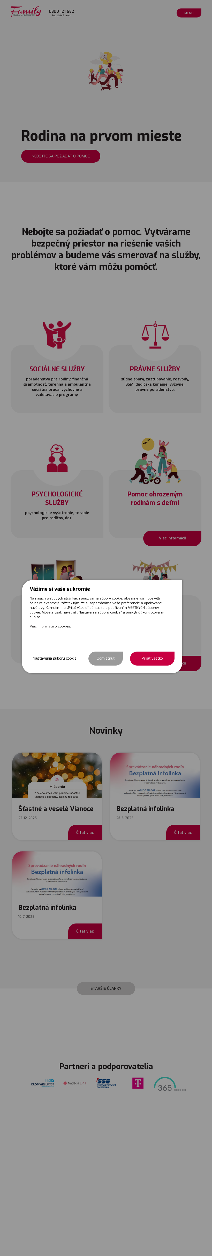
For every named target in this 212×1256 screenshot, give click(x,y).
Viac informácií (42, 626)
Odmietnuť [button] (106, 658)
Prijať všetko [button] (152, 658)
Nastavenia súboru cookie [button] (55, 658)
